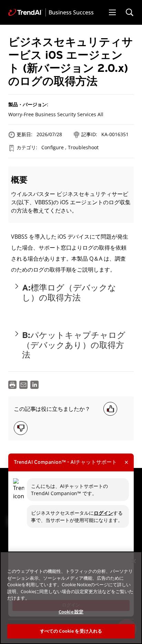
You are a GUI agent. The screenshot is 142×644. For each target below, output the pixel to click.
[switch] (16, 286)
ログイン (103, 513)
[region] (71, 598)
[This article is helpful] (110, 409)
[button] (112, 12)
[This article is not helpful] (21, 428)
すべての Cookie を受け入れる (71, 631)
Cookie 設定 (71, 612)
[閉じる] (133, 561)
